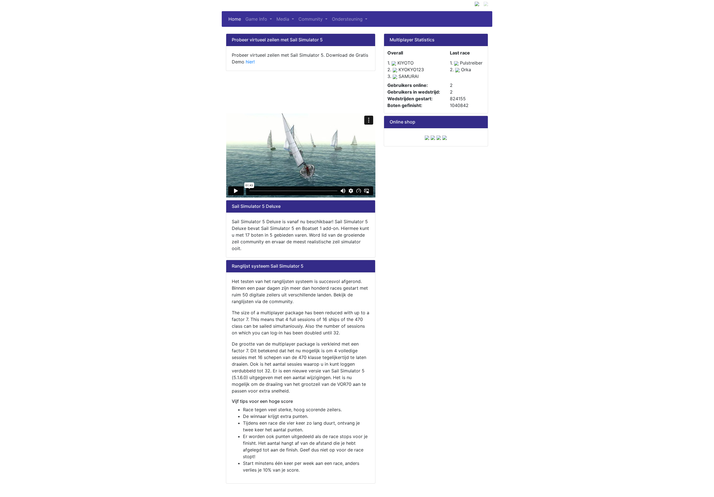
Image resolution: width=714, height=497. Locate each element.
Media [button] (283, 19)
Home (235, 19)
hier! (250, 62)
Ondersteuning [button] (348, 19)
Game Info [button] (257, 19)
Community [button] (311, 19)
